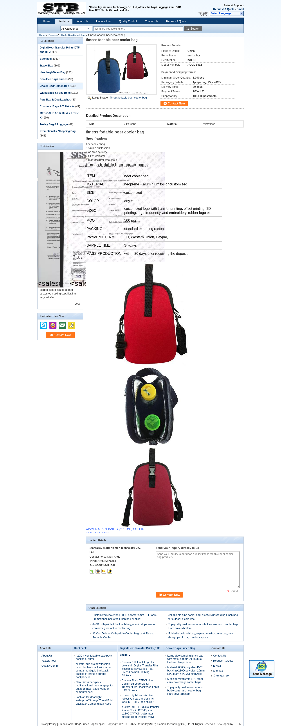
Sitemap (218, 670)
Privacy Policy (48, 724)
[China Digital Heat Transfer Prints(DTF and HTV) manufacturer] (61, 9)
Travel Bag (46, 65)
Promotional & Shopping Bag (58, 131)
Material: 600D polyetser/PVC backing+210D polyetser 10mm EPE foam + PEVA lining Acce (186, 670)
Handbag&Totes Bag (52, 72)
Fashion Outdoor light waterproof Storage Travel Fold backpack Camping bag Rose (94, 700)
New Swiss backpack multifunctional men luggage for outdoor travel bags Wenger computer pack (94, 687)
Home (46, 21)
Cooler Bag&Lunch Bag (73, 35)
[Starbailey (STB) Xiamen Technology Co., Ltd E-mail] (103, 571)
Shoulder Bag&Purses (54, 79)
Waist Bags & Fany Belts (55, 92)
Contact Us (151, 21)
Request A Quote (223, 9)
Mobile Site (222, 676)
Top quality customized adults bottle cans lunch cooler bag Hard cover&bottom (184, 690)
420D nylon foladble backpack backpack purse (94, 657)
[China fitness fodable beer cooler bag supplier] (121, 69)
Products (63, 21)
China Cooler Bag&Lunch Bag (76, 724)
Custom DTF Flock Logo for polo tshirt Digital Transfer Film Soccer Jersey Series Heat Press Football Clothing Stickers (140, 669)
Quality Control (128, 21)
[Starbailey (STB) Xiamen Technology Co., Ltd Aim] (109, 571)
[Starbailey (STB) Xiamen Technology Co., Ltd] (241, 14)
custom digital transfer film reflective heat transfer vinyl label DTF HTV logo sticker (138, 699)
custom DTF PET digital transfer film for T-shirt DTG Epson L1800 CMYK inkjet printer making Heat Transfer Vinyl (140, 711)
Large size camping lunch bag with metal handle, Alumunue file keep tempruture (185, 659)
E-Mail (217, 665)
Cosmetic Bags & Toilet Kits (57, 106)
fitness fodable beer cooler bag (128, 97)
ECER (237, 724)
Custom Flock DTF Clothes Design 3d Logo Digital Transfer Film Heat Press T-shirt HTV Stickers (140, 685)
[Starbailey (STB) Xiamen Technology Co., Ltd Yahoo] (97, 571)
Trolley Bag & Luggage (54, 124)
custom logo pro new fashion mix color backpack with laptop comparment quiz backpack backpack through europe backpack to (94, 670)
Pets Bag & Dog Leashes (55, 99)
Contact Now (176, 103)
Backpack (46, 58)
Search (194, 28)
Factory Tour (103, 21)
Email (240, 9)
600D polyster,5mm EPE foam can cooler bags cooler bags (185, 680)
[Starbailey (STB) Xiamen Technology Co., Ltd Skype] (92, 571)
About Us (82, 21)
